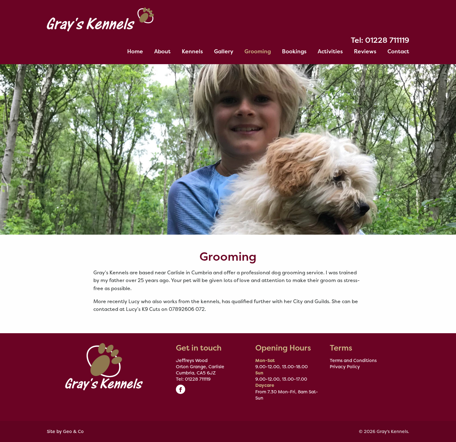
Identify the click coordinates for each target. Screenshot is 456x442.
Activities (330, 51)
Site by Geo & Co (65, 431)
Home (135, 51)
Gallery (223, 51)
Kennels (192, 51)
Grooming (257, 51)
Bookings (294, 51)
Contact (398, 51)
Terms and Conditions (353, 360)
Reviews (365, 51)
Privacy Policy (345, 367)
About (162, 51)
